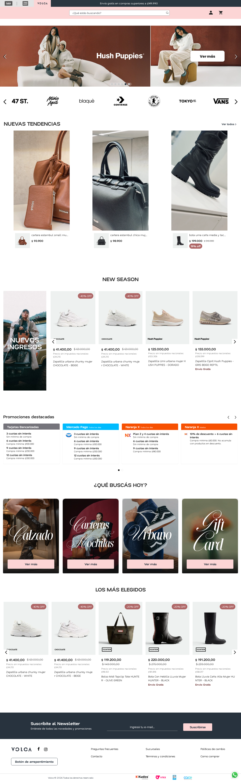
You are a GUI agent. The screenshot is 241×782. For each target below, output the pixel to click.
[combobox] (119, 13)
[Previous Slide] (4, 56)
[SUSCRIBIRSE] (197, 727)
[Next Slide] (236, 56)
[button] (112, 84)
